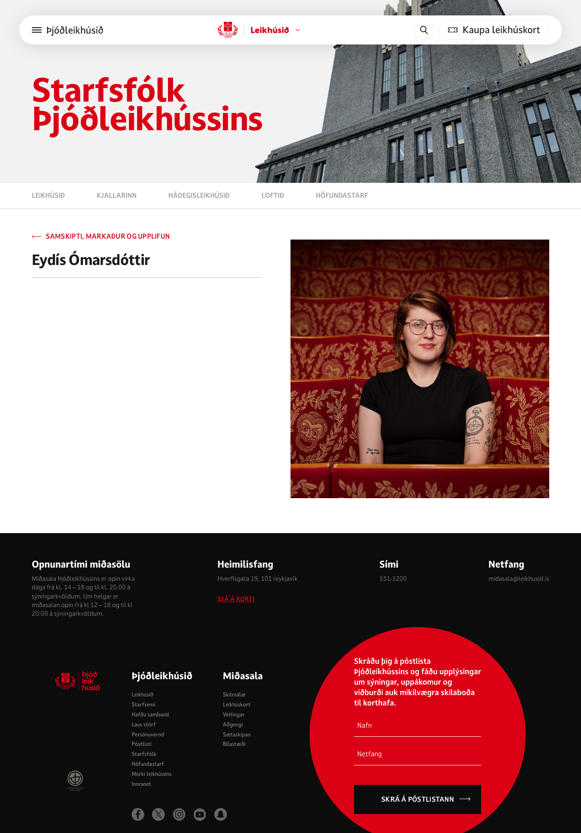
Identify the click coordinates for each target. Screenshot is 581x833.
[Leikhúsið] (228, 30)
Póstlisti (142, 743)
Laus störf (144, 724)
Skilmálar (234, 694)
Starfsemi (143, 704)
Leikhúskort (237, 704)
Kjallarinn (117, 195)
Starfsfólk (144, 753)
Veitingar (234, 714)
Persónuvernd (148, 734)
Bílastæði (234, 743)
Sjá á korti (236, 599)
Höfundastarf (342, 195)
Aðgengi (233, 724)
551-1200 (393, 578)
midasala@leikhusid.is (518, 578)
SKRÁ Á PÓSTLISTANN (417, 799)
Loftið (272, 195)
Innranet (141, 783)
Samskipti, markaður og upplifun (108, 236)
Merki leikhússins (152, 773)
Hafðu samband (150, 714)
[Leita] (424, 30)
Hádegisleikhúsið (199, 195)
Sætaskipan (237, 734)
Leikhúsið (48, 195)
